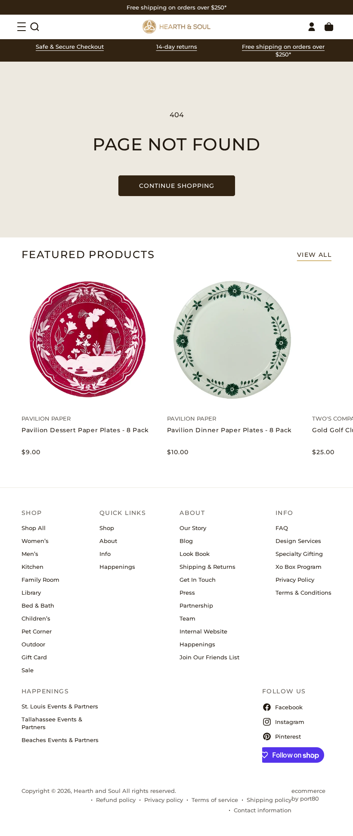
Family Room (40, 579)
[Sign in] (311, 26)
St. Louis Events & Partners (60, 706)
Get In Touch (198, 579)
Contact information (262, 810)
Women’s (35, 540)
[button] (34, 26)
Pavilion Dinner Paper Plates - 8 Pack (229, 430)
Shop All (34, 527)
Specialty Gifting (299, 553)
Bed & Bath (38, 605)
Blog (186, 540)
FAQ (282, 527)
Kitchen (32, 566)
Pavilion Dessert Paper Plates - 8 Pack (85, 430)
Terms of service (215, 799)
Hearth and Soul (97, 790)
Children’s (36, 618)
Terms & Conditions (303, 592)
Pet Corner (37, 631)
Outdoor (33, 644)
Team (187, 618)
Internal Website (203, 631)
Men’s (30, 553)
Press (187, 592)
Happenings (117, 566)
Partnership (196, 605)
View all (314, 255)
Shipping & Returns (207, 566)
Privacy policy (163, 799)
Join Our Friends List (209, 657)
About (108, 540)
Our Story (193, 527)
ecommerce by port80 (308, 794)
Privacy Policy (295, 579)
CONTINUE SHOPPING (176, 186)
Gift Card (34, 657)
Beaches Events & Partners (60, 739)
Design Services (298, 540)
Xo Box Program (299, 566)
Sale (28, 670)
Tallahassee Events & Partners (52, 723)
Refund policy (116, 799)
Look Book (195, 553)
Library (31, 592)
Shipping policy (269, 799)
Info (105, 553)
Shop (106, 527)
